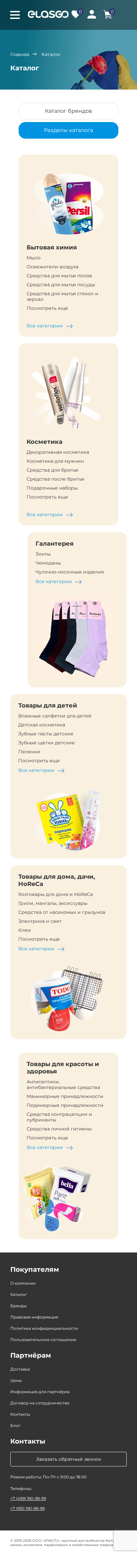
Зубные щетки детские (46, 743)
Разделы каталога (68, 130)
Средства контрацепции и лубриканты (59, 1117)
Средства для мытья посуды (61, 285)
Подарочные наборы (52, 488)
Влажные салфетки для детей (54, 716)
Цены (16, 1380)
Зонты (43, 554)
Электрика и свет (40, 921)
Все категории (45, 326)
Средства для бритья (52, 470)
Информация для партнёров (39, 1391)
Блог (15, 1425)
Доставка (20, 1369)
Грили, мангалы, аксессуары (52, 903)
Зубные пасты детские (45, 734)
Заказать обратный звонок (68, 1459)
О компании (23, 1283)
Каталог (18, 1294)
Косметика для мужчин (55, 461)
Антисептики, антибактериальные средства (63, 1084)
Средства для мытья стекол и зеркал (62, 296)
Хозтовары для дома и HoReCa (55, 894)
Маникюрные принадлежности (65, 1096)
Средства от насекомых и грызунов (61, 912)
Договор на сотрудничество (39, 1402)
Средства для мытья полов (59, 276)
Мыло (34, 258)
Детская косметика (41, 725)
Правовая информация (34, 1317)
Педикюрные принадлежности (65, 1105)
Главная (19, 54)
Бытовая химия (52, 247)
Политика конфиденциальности (44, 1328)
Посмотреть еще (47, 308)
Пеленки (29, 752)
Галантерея (54, 543)
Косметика (45, 441)
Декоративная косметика (58, 452)
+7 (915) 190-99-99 (27, 1508)
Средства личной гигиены (59, 1129)
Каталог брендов (68, 111)
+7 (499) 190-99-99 (28, 1498)
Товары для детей (47, 705)
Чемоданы (48, 563)
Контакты (20, 1414)
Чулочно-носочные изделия (70, 572)
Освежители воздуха (52, 267)
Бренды (18, 1305)
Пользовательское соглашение (43, 1339)
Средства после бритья (55, 479)
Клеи (24, 930)
